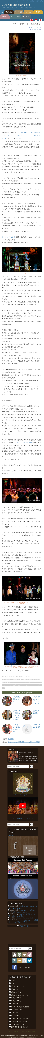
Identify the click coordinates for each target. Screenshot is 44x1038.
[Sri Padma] (14, 960)
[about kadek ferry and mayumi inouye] (29, 954)
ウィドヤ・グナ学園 (17, 1024)
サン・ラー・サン (17, 1009)
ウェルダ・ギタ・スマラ (19, 1021)
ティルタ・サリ (16, 1015)
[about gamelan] (19, 954)
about (5, 16)
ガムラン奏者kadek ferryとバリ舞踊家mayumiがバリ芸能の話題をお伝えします (22, 1035)
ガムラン (9, 12)
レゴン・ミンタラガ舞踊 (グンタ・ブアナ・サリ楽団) (24, 742)
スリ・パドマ (16, 16)
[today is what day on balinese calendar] (24, 960)
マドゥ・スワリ (16, 1001)
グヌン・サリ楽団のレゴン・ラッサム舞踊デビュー (16, 715)
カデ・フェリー (35, 27)
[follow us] (29, 960)
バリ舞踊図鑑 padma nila (16, 4)
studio (10, 835)
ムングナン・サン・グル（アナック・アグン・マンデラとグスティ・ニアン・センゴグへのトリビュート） (22, 135)
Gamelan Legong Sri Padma (23, 795)
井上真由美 (35, 29)
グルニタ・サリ (16, 992)
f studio (14, 1037)
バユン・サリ (15, 980)
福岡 (38, 12)
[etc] (19, 960)
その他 (29, 12)
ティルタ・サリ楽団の (9, 237)
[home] (14, 954)
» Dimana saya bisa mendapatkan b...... (25, 918)
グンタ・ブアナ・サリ (18, 986)
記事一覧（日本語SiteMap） (20, 1027)
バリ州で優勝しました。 (16, 699)
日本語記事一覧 (24, 926)
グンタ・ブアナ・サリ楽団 (23, 442)
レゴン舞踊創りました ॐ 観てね (22, 818)
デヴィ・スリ (15, 983)
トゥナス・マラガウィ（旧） (20, 1018)
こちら (18, 138)
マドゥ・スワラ (16, 998)
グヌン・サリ (15, 989)
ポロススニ (14, 1004)
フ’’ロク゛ (27, 16)
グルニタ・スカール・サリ (19, 995)
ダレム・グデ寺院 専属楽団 (20, 1007)
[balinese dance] (24, 954)
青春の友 (11, 739)
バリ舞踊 (19, 12)
